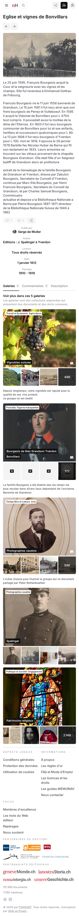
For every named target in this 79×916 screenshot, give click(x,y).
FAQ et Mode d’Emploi (57, 772)
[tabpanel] (39, 519)
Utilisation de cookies (18, 772)
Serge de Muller (29, 232)
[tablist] (39, 286)
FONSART (25, 907)
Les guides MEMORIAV (57, 789)
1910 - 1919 (27, 273)
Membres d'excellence (19, 809)
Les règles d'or (52, 766)
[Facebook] (5, 899)
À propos (47, 760)
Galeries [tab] (10, 286)
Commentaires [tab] (34, 286)
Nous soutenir (13, 832)
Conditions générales (18, 760)
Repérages (11, 826)
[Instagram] (10, 899)
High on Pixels (17, 911)
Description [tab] (59, 286)
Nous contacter (52, 795)
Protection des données (20, 766)
